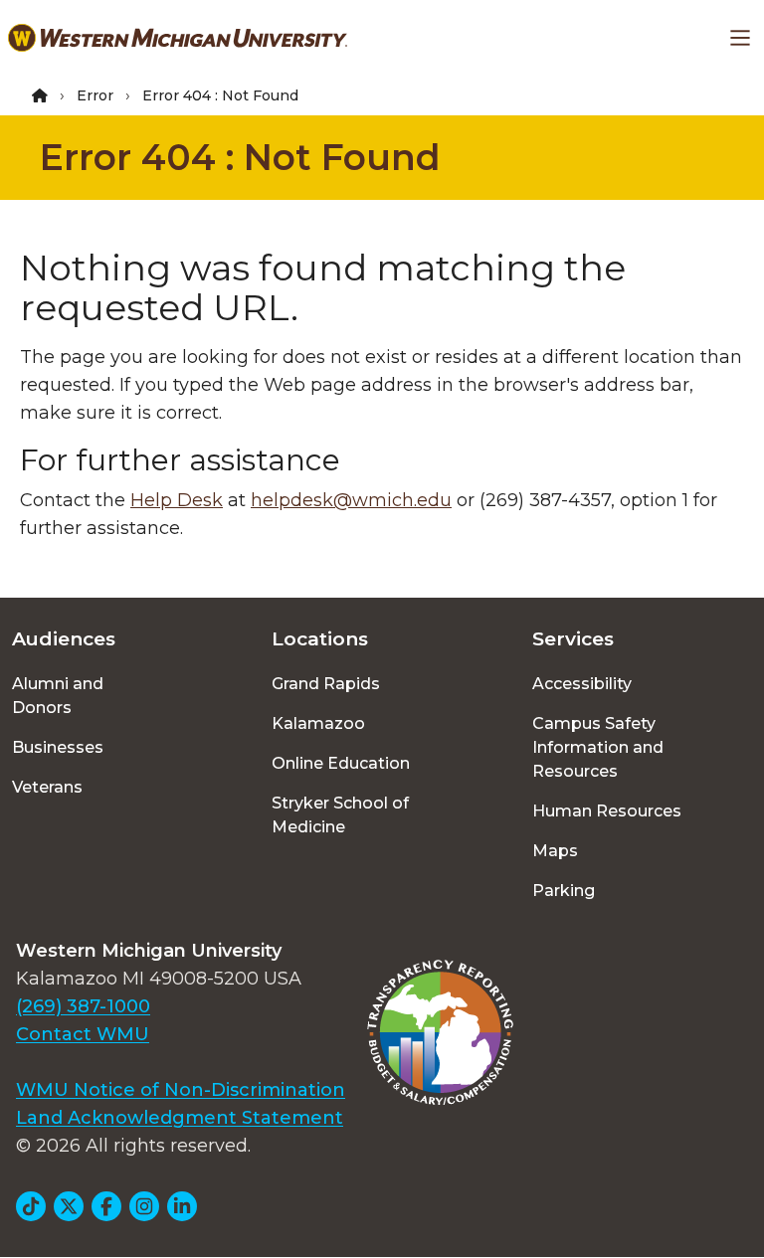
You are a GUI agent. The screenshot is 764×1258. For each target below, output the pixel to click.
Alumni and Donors (57, 695)
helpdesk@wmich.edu (351, 500)
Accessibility (582, 683)
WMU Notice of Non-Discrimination (180, 1090)
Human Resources (606, 811)
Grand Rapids (326, 683)
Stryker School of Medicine (340, 815)
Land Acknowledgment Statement (179, 1118)
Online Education (341, 763)
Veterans (47, 787)
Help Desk (176, 500)
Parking (563, 890)
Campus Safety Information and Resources (598, 747)
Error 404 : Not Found (240, 157)
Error (95, 95)
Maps (555, 850)
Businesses (57, 747)
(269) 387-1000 (83, 1006)
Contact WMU (82, 1034)
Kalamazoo (318, 723)
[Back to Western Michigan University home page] (177, 38)
